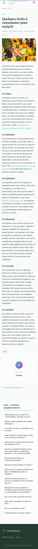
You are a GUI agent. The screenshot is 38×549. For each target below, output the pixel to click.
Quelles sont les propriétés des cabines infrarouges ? (18, 422)
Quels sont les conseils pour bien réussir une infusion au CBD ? (19, 443)
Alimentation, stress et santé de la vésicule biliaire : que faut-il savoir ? (18, 416)
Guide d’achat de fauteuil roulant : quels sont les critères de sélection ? (19, 436)
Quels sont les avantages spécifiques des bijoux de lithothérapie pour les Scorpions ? (19, 471)
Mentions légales (7, 537)
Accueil (4, 8)
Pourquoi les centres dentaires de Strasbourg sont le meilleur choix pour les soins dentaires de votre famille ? (18, 490)
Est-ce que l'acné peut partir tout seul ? (18, 497)
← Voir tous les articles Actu (12, 388)
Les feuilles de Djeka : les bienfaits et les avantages (19, 429)
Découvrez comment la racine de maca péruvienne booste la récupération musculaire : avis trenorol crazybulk (18, 451)
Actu (9, 8)
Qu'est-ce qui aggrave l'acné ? (15, 508)
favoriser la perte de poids (12, 201)
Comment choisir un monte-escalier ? (18, 513)
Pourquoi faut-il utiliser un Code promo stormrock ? (14, 459)
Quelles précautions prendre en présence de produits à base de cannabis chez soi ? (19, 480)
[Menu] (34, 2)
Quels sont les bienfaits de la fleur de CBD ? (18, 502)
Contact (18, 537)
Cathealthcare (13, 530)
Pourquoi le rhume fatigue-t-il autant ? (18, 465)
